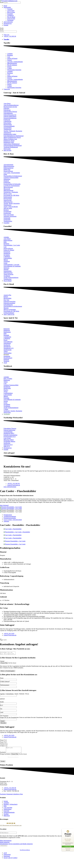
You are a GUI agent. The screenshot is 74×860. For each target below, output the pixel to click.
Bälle (5, 242)
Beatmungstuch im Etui (10, 107)
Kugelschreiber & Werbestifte (12, 184)
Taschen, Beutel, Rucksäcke (12, 203)
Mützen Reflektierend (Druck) (12, 137)
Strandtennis (7, 346)
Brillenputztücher (8, 168)
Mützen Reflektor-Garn (10, 139)
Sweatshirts (7, 404)
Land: (1, 712)
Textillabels (7, 276)
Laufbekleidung (8, 393)
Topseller (9, 9)
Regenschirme (8, 124)
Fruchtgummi (7, 211)
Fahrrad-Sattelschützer (10, 116)
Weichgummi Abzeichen (14, 70)
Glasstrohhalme (8, 431)
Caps (8, 57)
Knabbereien (7, 213)
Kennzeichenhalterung (10, 118)
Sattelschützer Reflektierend (11, 144)
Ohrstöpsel (7, 261)
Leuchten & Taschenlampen (12, 185)
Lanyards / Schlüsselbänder (15, 61)
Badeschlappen (8, 240)
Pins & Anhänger (12, 65)
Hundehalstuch (8, 358)
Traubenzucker (8, 221)
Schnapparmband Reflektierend (13, 145)
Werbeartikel (7, 7)
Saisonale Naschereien (10, 216)
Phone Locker (8, 193)
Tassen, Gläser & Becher (11, 206)
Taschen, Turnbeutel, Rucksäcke (13, 131)
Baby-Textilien (8, 378)
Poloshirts (6, 398)
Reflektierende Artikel (10, 134)
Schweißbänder (8, 341)
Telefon (2, 744)
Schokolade (7, 218)
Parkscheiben (7, 123)
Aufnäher (10, 53)
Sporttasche (7, 345)
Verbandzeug (7, 132)
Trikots (6, 351)
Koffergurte (7, 119)
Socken (9, 66)
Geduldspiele (7, 337)
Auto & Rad (10, 10)
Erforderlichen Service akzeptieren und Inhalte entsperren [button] (16, 844)
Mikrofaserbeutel (8, 190)
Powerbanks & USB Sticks (11, 195)
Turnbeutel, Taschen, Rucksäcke (13, 411)
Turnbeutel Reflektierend (11, 147)
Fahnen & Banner (12, 58)
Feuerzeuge (7, 251)
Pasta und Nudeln (9, 214)
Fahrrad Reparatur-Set (10, 115)
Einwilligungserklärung (25, 850)
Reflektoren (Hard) (9, 140)
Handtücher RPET (9, 433)
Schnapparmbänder (9, 126)
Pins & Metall (11, 17)
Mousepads (7, 189)
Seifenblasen (7, 343)
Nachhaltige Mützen (9, 441)
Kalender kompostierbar (10, 435)
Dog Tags (6, 300)
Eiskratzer (6, 108)
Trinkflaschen (7, 129)
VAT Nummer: (4, 716)
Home (5, 5)
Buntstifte (6, 335)
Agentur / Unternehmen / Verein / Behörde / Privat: (14, 694)
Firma (2, 740)
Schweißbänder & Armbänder (12, 266)
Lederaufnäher (8, 258)
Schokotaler (7, 219)
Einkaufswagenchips (9, 301)
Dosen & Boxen (8, 171)
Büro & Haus (11, 12)
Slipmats (6, 269)
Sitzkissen (6, 268)
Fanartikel (10, 14)
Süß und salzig (8, 208)
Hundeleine (7, 356)
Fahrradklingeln (8, 113)
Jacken (5, 391)
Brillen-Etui (7, 169)
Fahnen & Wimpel (9, 250)
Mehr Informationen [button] (5, 840)
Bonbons (6, 210)
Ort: (1, 709)
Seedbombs (7, 443)
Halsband (6, 359)
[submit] (0, 638)
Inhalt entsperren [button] (4, 842)
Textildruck (10, 15)
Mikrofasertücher (12, 63)
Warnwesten (7, 149)
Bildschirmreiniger (9, 166)
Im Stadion (7, 255)
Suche (2, 2)
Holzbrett (6, 181)
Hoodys (6, 390)
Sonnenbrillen (8, 128)
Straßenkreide (7, 350)
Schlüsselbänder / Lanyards (11, 264)
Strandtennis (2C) (9, 348)
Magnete (6, 308)
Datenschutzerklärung (13, 757)
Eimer (5, 174)
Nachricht (3, 752)
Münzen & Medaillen (10, 309)
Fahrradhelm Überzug (10, 428)
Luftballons (7, 256)
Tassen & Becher (8, 274)
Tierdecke (6, 361)
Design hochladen (5, 754)
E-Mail (2, 746)
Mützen (6, 260)
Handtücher (7, 253)
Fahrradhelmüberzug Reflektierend (13, 136)
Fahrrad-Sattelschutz (9, 430)
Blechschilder (7, 298)
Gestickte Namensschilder (11, 177)
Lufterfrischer (7, 121)
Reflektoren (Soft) (9, 142)
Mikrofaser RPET (9, 440)
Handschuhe (7, 388)
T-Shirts (9, 68)
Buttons (6, 296)
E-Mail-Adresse (5, 681)
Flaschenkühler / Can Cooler (12, 245)
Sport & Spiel (11, 18)
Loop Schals (7, 438)
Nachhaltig (10, 20)
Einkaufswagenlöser (9, 303)
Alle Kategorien (8, 22)
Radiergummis (8, 197)
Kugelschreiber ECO (10, 436)
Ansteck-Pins (7, 295)
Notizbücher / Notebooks (11, 192)
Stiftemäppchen (8, 202)
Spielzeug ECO (8, 444)
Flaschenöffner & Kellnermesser (13, 176)
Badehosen (7, 330)
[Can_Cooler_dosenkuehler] (11, 507)
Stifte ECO (7, 446)
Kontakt (6, 25)
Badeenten (7, 329)
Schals (5, 263)
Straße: (2, 702)
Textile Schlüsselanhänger (11, 277)
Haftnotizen (7, 179)
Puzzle (5, 340)
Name (1, 678)
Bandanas (10, 55)
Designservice (8, 23)
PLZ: (1, 705)
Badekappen (7, 332)
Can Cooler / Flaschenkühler (12, 172)
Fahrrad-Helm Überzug (10, 111)
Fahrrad (9, 60)
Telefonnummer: (4, 685)
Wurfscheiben (7, 353)
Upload (2, 661)
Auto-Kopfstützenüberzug (11, 105)
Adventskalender (8, 164)
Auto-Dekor (7, 103)
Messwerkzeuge (8, 187)
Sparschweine (8, 200)
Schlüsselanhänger (9, 313)
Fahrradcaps (7, 110)
